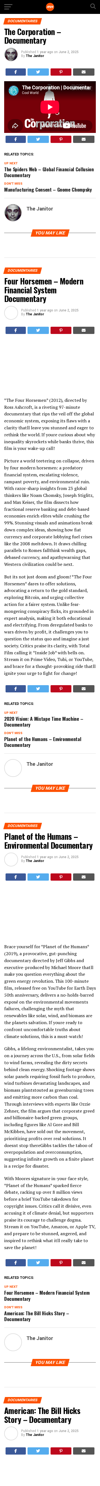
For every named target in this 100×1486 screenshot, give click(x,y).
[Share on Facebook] (16, 72)
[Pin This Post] (61, 72)
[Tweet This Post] (38, 72)
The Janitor (35, 56)
